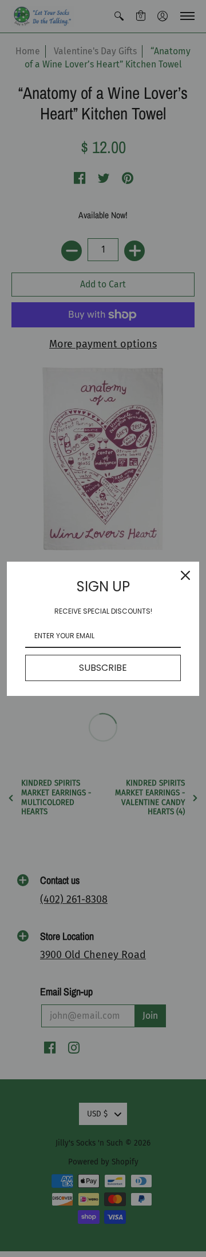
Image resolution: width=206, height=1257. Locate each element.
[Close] (185, 575)
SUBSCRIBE (103, 667)
